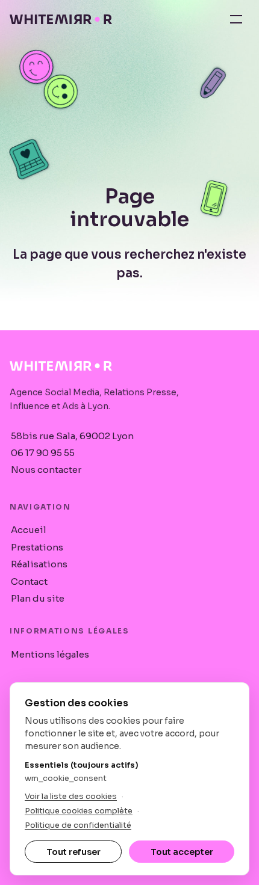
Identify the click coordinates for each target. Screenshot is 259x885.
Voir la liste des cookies (71, 796)
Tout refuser (73, 851)
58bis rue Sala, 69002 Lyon (72, 436)
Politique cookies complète (79, 811)
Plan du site (37, 598)
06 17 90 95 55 (43, 452)
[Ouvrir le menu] (236, 19)
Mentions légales (50, 654)
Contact (29, 581)
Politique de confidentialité (78, 825)
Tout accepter (182, 851)
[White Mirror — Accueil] (61, 19)
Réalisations (39, 564)
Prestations (37, 547)
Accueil (28, 529)
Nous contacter (46, 469)
